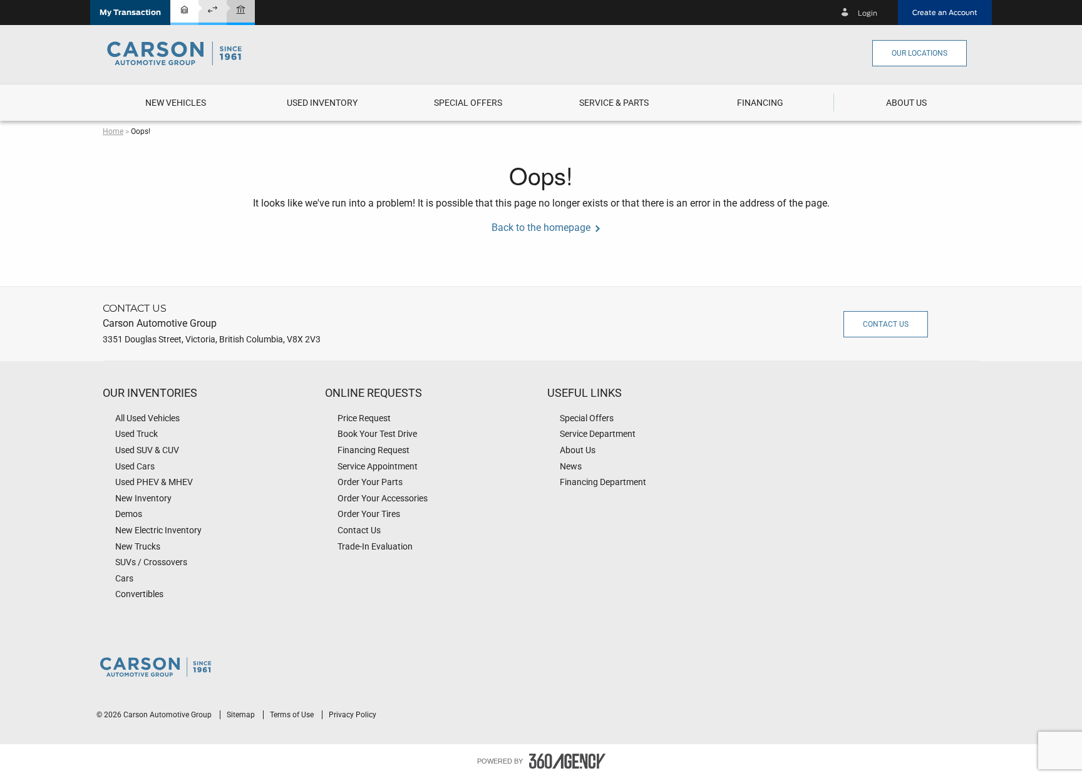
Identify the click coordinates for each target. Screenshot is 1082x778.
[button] (130, 12)
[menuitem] (176, 102)
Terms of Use (293, 714)
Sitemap (242, 714)
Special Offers (468, 102)
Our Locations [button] (919, 53)
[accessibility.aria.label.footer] (567, 761)
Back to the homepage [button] (541, 227)
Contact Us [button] (886, 324)
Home (113, 131)
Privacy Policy (352, 714)
